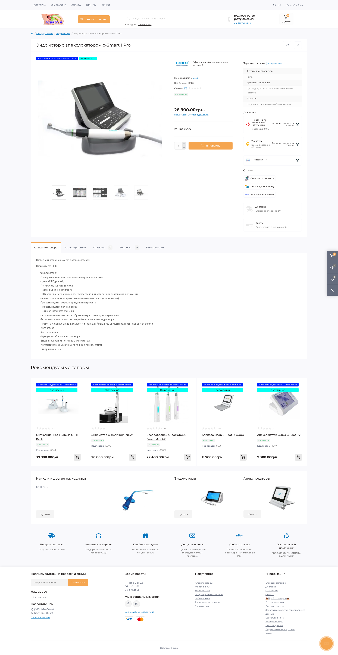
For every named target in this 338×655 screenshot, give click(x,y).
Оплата (76, 5)
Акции (106, 5)
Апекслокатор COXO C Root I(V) (279, 435)
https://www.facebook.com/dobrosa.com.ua (128, 603)
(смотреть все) (274, 63)
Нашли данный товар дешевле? (191, 114)
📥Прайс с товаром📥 (277, 598)
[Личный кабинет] (332, 290)
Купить (45, 514)
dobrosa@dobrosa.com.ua (139, 612)
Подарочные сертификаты (280, 629)
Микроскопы (202, 586)
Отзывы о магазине (275, 582)
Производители (274, 625)
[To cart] (77, 457)
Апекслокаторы (203, 582)
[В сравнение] (298, 45)
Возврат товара (274, 621)
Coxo (195, 78)
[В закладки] (287, 45)
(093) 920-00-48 (244, 15)
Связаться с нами (274, 617)
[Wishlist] (80, 389)
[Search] (128, 18)
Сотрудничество (274, 602)
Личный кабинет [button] (295, 5)
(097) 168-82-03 (244, 19)
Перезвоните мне (40, 617)
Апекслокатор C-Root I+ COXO (223, 435)
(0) (185, 88)
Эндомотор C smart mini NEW (112, 435)
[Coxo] (182, 64)
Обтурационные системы (209, 594)
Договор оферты (274, 606)
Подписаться (78, 582)
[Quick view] (80, 383)
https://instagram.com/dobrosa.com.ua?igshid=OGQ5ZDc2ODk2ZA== (136, 603)
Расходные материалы (207, 602)
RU (274, 5)
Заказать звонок (243, 23)
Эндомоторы (63, 33)
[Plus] (184, 144)
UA (279, 5)
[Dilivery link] (297, 124)
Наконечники (202, 590)
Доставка (39, 5)
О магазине (58, 5)
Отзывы (91, 5)
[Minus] (184, 148)
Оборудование (44, 33)
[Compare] (80, 396)
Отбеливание (202, 598)
